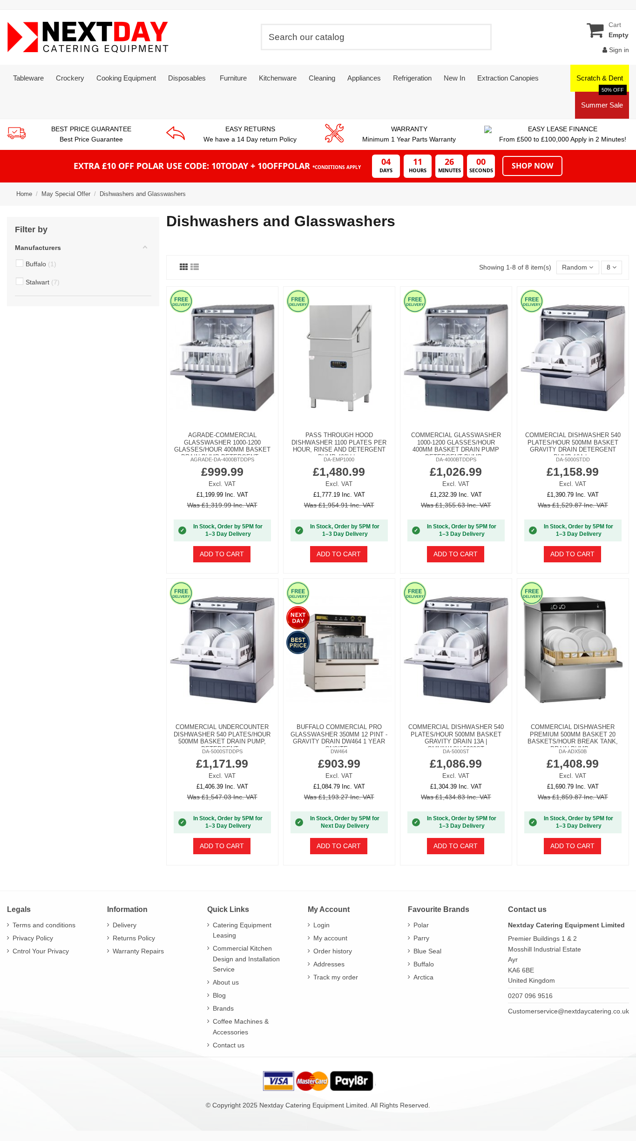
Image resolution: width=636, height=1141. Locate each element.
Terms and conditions (44, 925)
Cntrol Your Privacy (41, 951)
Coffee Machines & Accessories (241, 1026)
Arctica (423, 977)
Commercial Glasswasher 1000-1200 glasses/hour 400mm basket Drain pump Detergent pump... (456, 446)
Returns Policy (134, 938)
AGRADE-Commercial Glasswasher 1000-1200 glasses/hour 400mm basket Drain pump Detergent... (222, 446)
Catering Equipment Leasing (242, 930)
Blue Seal (427, 951)
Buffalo (423, 964)
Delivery (124, 925)
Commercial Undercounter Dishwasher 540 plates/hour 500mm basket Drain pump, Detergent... (222, 737)
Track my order (335, 977)
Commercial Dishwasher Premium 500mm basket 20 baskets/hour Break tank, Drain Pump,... (573, 737)
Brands (223, 1008)
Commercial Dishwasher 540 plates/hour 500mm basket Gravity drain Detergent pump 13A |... (573, 446)
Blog (219, 995)
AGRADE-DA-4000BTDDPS (222, 459)
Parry (421, 938)
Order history (332, 951)
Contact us (228, 1045)
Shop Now (532, 166)
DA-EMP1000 (339, 459)
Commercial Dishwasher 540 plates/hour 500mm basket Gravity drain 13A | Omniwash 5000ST (456, 737)
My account (330, 938)
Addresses (329, 964)
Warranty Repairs (138, 951)
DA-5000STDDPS (222, 751)
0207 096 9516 (530, 995)
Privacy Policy (33, 938)
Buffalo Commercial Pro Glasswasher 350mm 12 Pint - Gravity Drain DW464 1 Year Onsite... (339, 737)
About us (226, 982)
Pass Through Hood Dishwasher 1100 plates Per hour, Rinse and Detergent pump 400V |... (338, 446)
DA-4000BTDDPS (456, 459)
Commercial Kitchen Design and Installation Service (246, 959)
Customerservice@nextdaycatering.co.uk (568, 1011)
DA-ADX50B (573, 751)
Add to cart (222, 554)
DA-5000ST (456, 751)
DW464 (339, 751)
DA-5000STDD (573, 459)
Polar (421, 925)
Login (321, 925)
